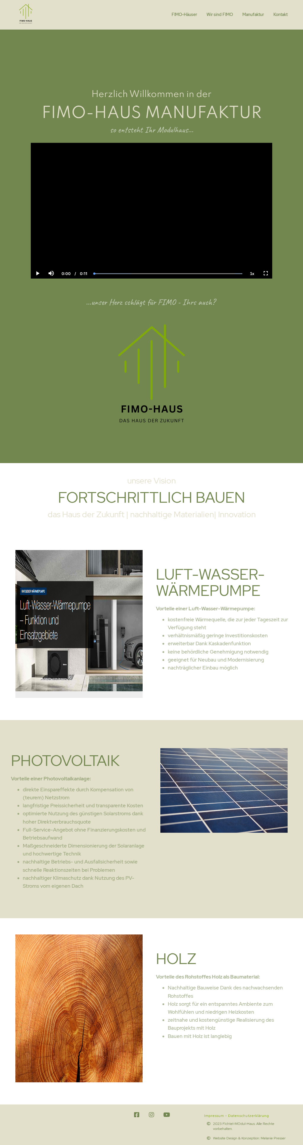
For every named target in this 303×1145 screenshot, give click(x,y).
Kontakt (280, 14)
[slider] (50, 253)
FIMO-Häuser (184, 14)
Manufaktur (253, 14)
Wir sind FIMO (220, 14)
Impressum (214, 1115)
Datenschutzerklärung (248, 1115)
